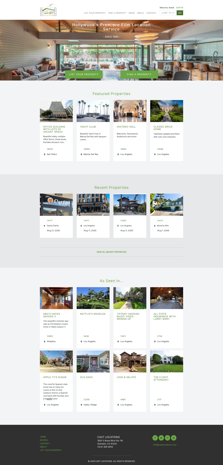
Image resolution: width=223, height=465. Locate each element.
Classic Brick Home (163, 128)
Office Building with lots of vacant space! (54, 129)
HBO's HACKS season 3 (51, 315)
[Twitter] (161, 438)
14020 (50, 149)
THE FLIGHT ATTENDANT (161, 378)
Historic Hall (126, 126)
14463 (123, 220)
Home (43, 436)
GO (179, 13)
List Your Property (95, 13)
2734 (159, 336)
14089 (87, 149)
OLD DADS (86, 377)
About (140, 13)
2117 (159, 399)
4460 (123, 399)
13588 (160, 149)
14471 (86, 220)
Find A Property (117, 13)
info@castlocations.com (165, 444)
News (132, 13)
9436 (86, 336)
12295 (87, 399)
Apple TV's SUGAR (55, 377)
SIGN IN (179, 7)
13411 (123, 336)
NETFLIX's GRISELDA (93, 313)
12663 (50, 336)
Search (44, 440)
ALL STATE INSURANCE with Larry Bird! (165, 316)
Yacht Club (88, 126)
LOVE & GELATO (126, 377)
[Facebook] (155, 438)
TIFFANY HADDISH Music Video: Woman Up (128, 316)
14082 (123, 149)
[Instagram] (167, 438)
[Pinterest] (173, 438)
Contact (151, 13)
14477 (50, 220)
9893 (49, 399)
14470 (160, 220)
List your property (84, 74)
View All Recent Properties (111, 252)
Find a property (139, 74)
